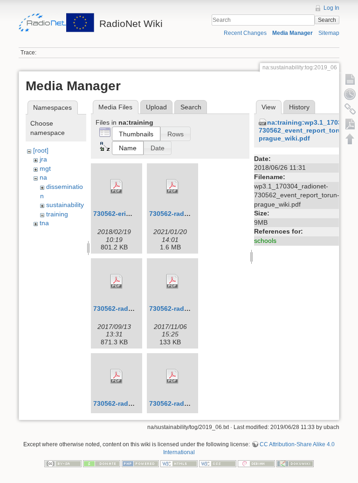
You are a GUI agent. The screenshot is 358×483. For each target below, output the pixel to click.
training (57, 214)
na (43, 177)
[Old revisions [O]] (350, 94)
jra (43, 159)
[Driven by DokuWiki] (295, 463)
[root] (40, 150)
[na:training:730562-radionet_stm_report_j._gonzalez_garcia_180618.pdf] (172, 376)
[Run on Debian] (256, 463)
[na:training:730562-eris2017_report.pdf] (116, 187)
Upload (156, 107)
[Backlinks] (350, 108)
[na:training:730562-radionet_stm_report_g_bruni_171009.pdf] (172, 281)
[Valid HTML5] (179, 463)
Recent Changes (245, 33)
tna (44, 223)
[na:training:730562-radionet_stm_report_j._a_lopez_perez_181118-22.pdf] (116, 376)
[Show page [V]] (350, 79)
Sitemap (328, 33)
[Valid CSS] (217, 463)
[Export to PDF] (350, 123)
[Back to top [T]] (350, 138)
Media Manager (292, 33)
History (299, 107)
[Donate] (101, 463)
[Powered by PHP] (140, 463)
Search (327, 20)
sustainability (65, 204)
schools (265, 240)
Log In (331, 8)
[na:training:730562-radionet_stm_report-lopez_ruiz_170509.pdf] (116, 281)
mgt (45, 168)
